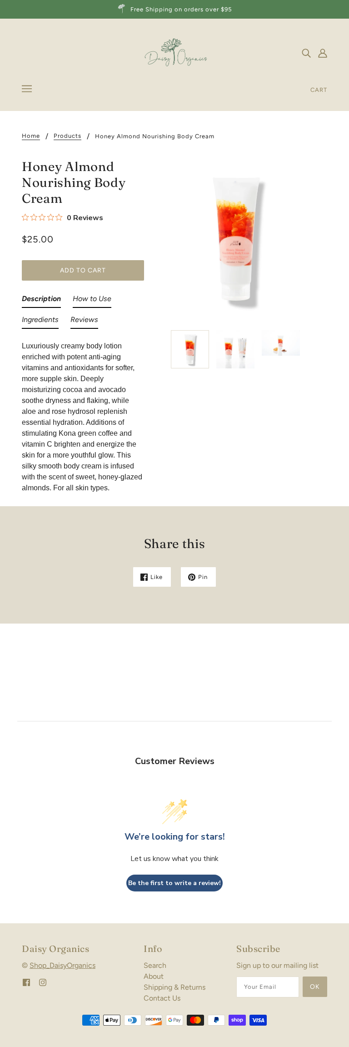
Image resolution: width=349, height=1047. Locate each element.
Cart (318, 89)
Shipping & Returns (174, 987)
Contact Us (162, 998)
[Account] (322, 53)
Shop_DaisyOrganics (62, 965)
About (154, 976)
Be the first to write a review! (174, 883)
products (67, 136)
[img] (306, 53)
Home (31, 136)
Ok (315, 987)
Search (155, 965)
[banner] (175, 52)
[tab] (41, 300)
